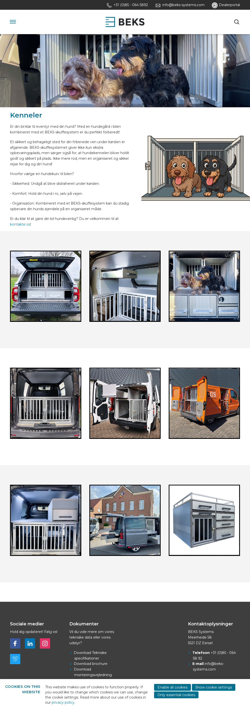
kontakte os (20, 224)
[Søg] (237, 22)
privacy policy (63, 702)
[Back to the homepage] (125, 22)
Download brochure (90, 663)
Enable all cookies (172, 687)
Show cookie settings (213, 687)
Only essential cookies (176, 695)
